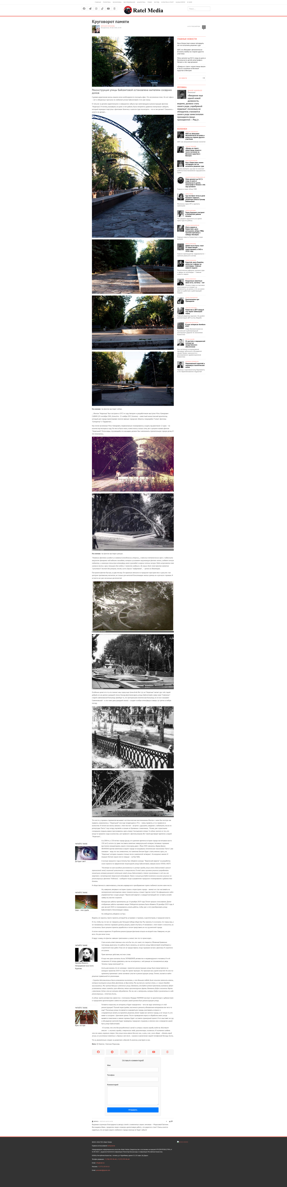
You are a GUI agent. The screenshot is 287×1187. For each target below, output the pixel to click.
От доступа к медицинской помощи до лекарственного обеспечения (195, 344)
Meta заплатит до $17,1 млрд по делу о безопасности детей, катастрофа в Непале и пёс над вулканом (191, 60)
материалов (111, 1146)
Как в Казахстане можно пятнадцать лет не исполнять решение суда (190, 44)
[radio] (170, 1121)
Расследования (129, 2)
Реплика (182, 87)
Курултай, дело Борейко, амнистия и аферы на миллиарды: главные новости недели (194, 265)
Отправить (132, 1110)
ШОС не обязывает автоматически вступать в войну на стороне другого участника (190, 52)
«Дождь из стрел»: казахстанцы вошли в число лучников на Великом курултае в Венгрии (191, 68)
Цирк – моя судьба (82, 910)
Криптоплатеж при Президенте (192, 300)
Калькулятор (180, 2)
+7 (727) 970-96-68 (123, 1159)
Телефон (110, 1075)
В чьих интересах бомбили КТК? (195, 325)
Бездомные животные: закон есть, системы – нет (194, 282)
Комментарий (112, 1085)
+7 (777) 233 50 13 (103, 1167)
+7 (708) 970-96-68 (110, 1159)
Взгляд (156, 2)
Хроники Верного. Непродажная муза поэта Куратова (84, 966)
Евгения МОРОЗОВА (108, 26)
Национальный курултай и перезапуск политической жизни (195, 365)
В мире (189, 2)
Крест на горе (80, 1025)
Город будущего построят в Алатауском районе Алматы (194, 214)
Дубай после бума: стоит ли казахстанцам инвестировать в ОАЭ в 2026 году (194, 248)
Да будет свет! (80, 861)
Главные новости (187, 38)
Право (150, 2)
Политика (107, 2)
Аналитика (141, 2)
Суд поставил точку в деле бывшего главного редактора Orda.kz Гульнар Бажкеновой (195, 198)
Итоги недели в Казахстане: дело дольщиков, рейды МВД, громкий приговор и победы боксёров (194, 231)
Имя (109, 1065)
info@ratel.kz (100, 1163)
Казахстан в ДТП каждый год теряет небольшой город (194, 311)
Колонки (182, 128)
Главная (98, 2)
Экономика (117, 2)
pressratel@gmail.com (103, 1170)
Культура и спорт (167, 2)
